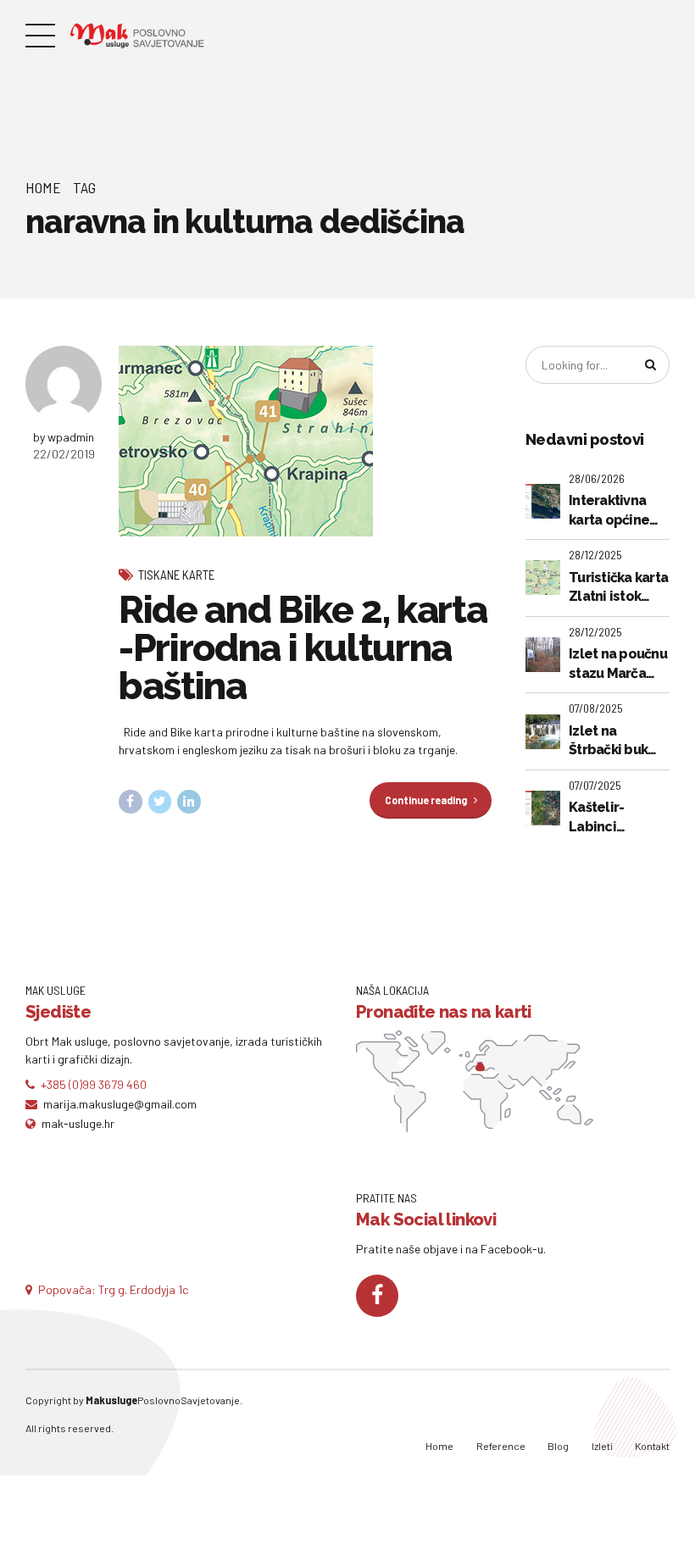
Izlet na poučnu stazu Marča (618, 663)
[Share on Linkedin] (189, 802)
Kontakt (652, 1446)
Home (43, 187)
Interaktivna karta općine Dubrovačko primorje (609, 511)
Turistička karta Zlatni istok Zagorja (618, 588)
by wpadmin (63, 437)
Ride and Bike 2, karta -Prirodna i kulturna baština (302, 647)
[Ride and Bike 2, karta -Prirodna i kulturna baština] (305, 441)
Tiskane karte (176, 574)
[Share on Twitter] (160, 802)
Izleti (602, 1446)
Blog (558, 1446)
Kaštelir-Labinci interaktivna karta (607, 817)
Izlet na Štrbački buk (608, 740)
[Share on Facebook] (130, 802)
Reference (500, 1446)
